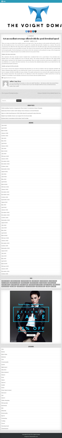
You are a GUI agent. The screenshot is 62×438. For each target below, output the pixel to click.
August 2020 (4, 222)
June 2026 (4, 125)
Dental (3, 364)
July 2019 (3, 253)
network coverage (11, 77)
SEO (2, 408)
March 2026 (4, 130)
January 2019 (4, 268)
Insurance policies (52, 282)
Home (2, 387)
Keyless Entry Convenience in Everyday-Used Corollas (14, 118)
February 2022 (5, 186)
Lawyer (3, 397)
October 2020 (4, 217)
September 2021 (5, 199)
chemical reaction (5, 281)
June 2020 (4, 227)
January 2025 (4, 146)
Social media (4, 413)
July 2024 (3, 148)
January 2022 (4, 189)
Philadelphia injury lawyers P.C (35, 284)
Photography (4, 403)
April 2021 (4, 207)
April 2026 (4, 128)
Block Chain (4, 354)
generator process (34, 282)
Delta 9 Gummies (5, 282)
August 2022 (4, 171)
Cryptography (4, 362)
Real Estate (4, 405)
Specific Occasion (20, 286)
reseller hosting (5, 286)
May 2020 (3, 230)
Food (2, 377)
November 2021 (5, 194)
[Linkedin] (33, 31)
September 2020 (5, 220)
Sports (3, 415)
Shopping (3, 410)
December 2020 (5, 212)
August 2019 (4, 250)
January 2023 (4, 158)
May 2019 (3, 258)
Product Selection (48, 284)
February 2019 (5, 266)
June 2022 (4, 176)
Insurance (3, 392)
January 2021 (4, 209)
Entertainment (5, 372)
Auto (2, 349)
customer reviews (44, 281)
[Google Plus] (31, 31)
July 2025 (3, 138)
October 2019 (4, 245)
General (3, 382)
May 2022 (3, 179)
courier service (35, 281)
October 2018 (4, 273)
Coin (2, 359)
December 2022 (5, 161)
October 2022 (4, 166)
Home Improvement (6, 390)
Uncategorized (5, 426)
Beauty (3, 351)
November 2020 (5, 215)
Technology (31, 36)
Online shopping (5, 400)
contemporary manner (26, 281)
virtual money (4, 428)
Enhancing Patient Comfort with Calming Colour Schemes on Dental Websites (20, 110)
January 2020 (4, 240)
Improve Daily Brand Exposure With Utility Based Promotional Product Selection (21, 113)
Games (3, 380)
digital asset (4, 367)
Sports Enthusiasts (30, 286)
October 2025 (4, 135)
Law (2, 395)
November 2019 (5, 243)
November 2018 (5, 271)
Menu (4, 1)
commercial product (15, 281)
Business (3, 357)
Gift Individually (43, 282)
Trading (3, 420)
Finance (3, 374)
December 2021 (5, 192)
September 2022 (5, 169)
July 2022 (3, 174)
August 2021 (4, 202)
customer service (53, 281)
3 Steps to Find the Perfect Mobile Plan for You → (49, 93)
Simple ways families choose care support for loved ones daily (16, 115)
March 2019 (4, 263)
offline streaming (24, 284)
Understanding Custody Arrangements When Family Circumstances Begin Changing (21, 108)
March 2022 (4, 184)
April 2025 (4, 143)
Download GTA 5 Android (15, 282)
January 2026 (4, 133)
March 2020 (4, 235)
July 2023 (3, 153)
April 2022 (4, 181)
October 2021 (4, 197)
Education (3, 369)
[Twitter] (26, 31)
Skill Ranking (13, 286)
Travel (3, 423)
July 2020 (3, 225)
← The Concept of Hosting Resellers (9, 93)
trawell (47, 286)
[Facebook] (29, 31)
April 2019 (4, 261)
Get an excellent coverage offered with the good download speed (31, 38)
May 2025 (3, 140)
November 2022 (5, 163)
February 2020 (5, 238)
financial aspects (25, 282)
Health (3, 385)
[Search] (35, 31)
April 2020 (4, 233)
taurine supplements (40, 286)
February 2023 (5, 156)
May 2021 (3, 204)
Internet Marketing (6, 284)
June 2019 (3, 256)
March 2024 (4, 151)
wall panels (53, 286)
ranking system (56, 284)
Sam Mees (27, 41)
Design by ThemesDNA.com (31, 436)
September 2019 (5, 248)
